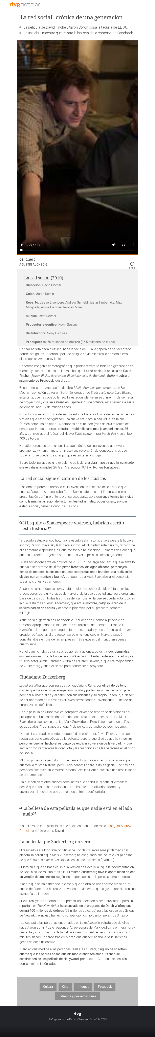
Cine (65, 987)
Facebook (105, 987)
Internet (83, 987)
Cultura (48, 987)
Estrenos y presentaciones (77, 996)
